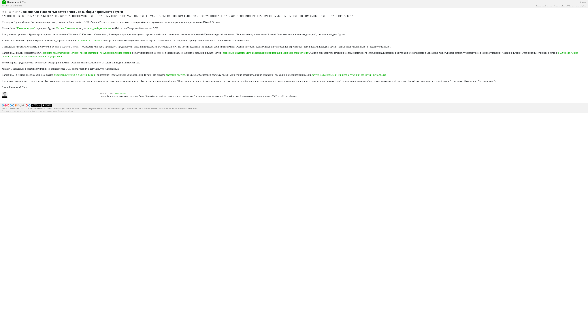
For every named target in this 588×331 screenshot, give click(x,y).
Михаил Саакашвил (66, 28)
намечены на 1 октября (90, 40)
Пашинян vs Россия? (561, 6)
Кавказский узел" (26, 28)
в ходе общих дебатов (99, 28)
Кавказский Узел (17, 2)
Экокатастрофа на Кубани (577, 6)
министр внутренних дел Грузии (355, 74)
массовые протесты (176, 74)
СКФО (3, 6)
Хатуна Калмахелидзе (323, 74)
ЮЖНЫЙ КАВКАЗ (12, 6)
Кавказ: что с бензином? (544, 6)
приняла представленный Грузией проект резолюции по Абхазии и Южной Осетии (87, 52)
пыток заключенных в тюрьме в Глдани (75, 74)
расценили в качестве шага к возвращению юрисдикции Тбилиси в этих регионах (266, 52)
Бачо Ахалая (379, 74)
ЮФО (20, 6)
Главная (583, 2)
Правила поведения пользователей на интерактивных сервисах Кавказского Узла (37, 111)
